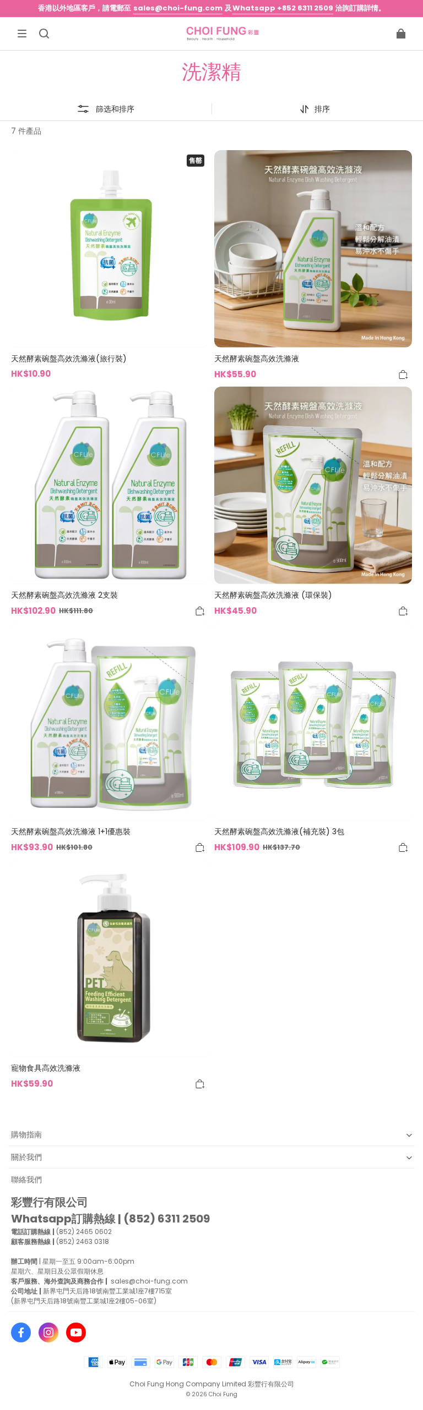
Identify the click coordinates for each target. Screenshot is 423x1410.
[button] (22, 34)
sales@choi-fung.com (178, 8)
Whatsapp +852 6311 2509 (282, 8)
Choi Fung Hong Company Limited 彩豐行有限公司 (211, 1384)
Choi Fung (223, 1394)
